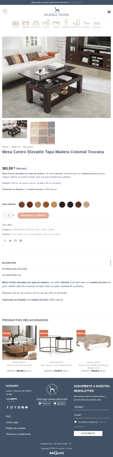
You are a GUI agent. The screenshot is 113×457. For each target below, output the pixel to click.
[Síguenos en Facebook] (7, 407)
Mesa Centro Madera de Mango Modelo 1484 (94, 366)
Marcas (15, 147)
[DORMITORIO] (36, 24)
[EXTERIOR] (86, 24)
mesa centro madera (51, 234)
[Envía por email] (15, 240)
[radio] (21, 204)
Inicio (5, 147)
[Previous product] (10, 162)
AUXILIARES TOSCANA (23, 229)
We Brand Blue (60, 443)
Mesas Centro (41, 229)
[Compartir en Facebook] (5, 240)
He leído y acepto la (90, 424)
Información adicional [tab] (15, 269)
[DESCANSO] (97, 24)
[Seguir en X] (15, 407)
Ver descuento (75, 2)
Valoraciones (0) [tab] (11, 275)
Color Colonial (8, 204)
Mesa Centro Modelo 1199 (19, 365)
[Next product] (5, 162)
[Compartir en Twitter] (10, 240)
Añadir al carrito (33, 215)
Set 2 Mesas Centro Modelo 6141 (56, 365)
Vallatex (28, 147)
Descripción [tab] (9, 263)
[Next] (105, 77)
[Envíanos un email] (19, 407)
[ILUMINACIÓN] (66, 24)
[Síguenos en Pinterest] (22, 407)
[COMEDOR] (25, 24)
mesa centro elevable (32, 234)
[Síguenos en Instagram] (11, 407)
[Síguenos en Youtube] (26, 407)
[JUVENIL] (46, 24)
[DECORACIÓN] (76, 24)
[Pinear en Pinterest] (20, 240)
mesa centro (16, 234)
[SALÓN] (15, 24)
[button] (5, 11)
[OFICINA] (56, 24)
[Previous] (8, 77)
